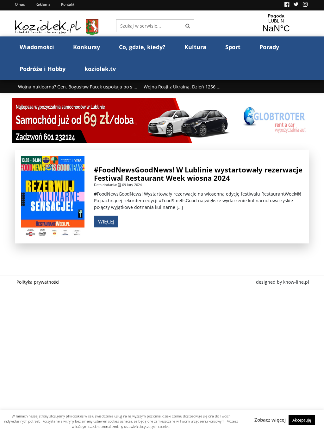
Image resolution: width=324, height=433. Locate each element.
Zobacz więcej (270, 420)
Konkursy (86, 47)
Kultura (195, 47)
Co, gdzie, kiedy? (142, 47)
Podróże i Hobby (42, 69)
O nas (20, 4)
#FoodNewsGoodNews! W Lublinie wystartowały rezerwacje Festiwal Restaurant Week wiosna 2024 (198, 174)
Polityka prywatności (37, 282)
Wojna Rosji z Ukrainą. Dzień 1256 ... (182, 87)
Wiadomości (37, 47)
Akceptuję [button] (301, 420)
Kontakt (67, 4)
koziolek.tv (100, 69)
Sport (232, 47)
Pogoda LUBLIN (276, 23)
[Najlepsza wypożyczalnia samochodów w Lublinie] (162, 120)
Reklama (43, 4)
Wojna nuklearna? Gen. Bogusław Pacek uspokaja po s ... (77, 87)
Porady (269, 47)
